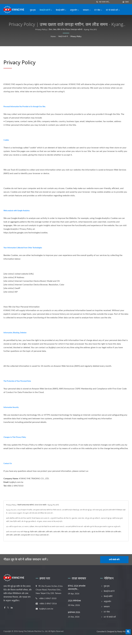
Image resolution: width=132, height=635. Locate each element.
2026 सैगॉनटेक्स (74, 600)
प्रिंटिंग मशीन (34, 532)
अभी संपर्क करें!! (114, 560)
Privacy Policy (76, 36)
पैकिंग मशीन (64, 532)
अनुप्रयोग (74, 9)
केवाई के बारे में (45, 9)
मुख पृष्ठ (33, 9)
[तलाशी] (97, 2)
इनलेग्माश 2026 (74, 612)
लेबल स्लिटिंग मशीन (85, 532)
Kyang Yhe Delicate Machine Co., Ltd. (33, 631)
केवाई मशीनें (60, 9)
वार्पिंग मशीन (49, 532)
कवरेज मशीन (56, 532)
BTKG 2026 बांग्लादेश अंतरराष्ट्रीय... (76, 587)
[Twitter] (8, 607)
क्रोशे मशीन (17, 535)
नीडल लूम (26, 532)
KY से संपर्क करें (112, 9)
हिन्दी (127, 2)
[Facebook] (4, 607)
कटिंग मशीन (9, 535)
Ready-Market (123, 632)
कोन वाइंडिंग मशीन (74, 532)
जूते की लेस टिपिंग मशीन (98, 532)
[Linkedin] (12, 607)
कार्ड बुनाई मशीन (25, 535)
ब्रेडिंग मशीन (41, 532)
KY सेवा (97, 9)
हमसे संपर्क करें (44, 535)
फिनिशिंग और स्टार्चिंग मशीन (113, 532)
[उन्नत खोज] (128, 631)
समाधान (86, 9)
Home (53, 36)
